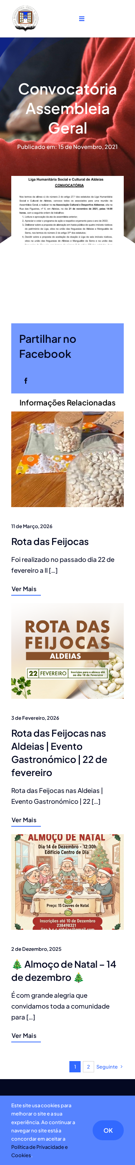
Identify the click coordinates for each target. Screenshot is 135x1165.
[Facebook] (26, 380)
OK (108, 1130)
